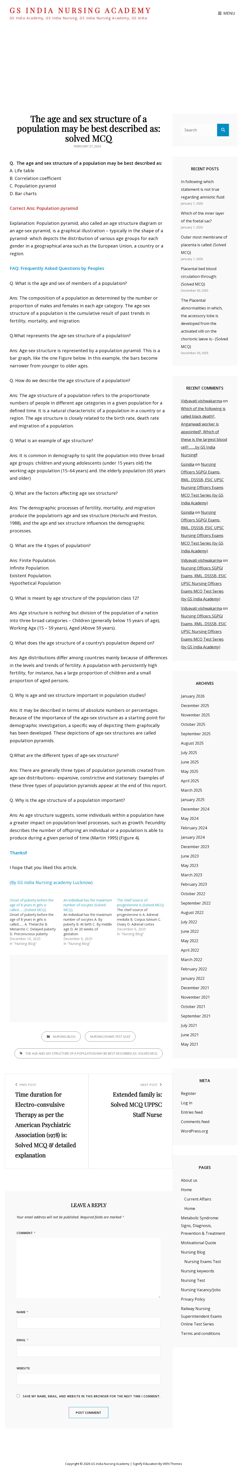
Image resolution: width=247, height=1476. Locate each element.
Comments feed (195, 1121)
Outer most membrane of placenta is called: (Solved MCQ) (204, 244)
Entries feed (192, 1112)
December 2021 (195, 987)
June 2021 (190, 1034)
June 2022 (190, 931)
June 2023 (190, 856)
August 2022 (192, 912)
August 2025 (192, 743)
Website (23, 1368)
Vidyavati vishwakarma (201, 401)
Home (186, 1189)
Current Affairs (197, 1199)
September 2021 (196, 1016)
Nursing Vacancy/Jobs (201, 1289)
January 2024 (193, 837)
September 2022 (196, 903)
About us (189, 1180)
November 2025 (195, 715)
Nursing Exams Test (202, 1261)
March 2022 (191, 959)
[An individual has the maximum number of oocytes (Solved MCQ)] (90, 922)
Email (23, 1340)
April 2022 (190, 950)
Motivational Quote (198, 1242)
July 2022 (189, 922)
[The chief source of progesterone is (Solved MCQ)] (144, 917)
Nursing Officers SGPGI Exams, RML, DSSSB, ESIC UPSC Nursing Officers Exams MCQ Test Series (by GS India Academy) (203, 583)
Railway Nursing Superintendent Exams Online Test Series (201, 1316)
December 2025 (195, 705)
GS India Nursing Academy (81, 10)
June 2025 (190, 762)
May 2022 (189, 940)
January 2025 (193, 799)
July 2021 (189, 1025)
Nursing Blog (64, 1036)
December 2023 (195, 846)
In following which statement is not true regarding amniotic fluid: (203, 189)
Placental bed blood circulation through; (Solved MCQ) (199, 276)
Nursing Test (193, 1280)
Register (188, 1093)
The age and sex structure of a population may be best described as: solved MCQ (91, 1053)
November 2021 (195, 997)
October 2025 (193, 724)
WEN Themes (172, 1464)
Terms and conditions (200, 1333)
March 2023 (191, 875)
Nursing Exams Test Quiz (110, 1036)
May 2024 (189, 818)
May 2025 (189, 771)
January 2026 (193, 696)
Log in (186, 1102)
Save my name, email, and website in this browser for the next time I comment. (92, 1396)
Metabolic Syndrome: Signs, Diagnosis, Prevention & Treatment (203, 1225)
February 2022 (194, 969)
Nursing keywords (197, 1271)
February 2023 (194, 884)
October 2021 (193, 1006)
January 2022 (193, 978)
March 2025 (191, 790)
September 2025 (196, 733)
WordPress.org (194, 1131)
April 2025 (190, 780)
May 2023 (189, 865)
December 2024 (195, 809)
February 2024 (194, 828)
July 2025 (189, 752)
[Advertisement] (90, 989)
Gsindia (187, 464)
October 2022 (193, 893)
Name (22, 1312)
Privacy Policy (193, 1299)
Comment (26, 1233)
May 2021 (189, 1044)
